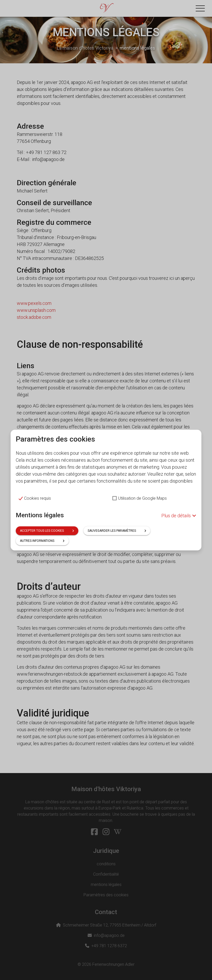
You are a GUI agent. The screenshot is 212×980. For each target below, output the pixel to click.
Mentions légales (40, 515)
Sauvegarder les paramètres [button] (112, 531)
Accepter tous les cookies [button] (42, 531)
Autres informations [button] (37, 541)
